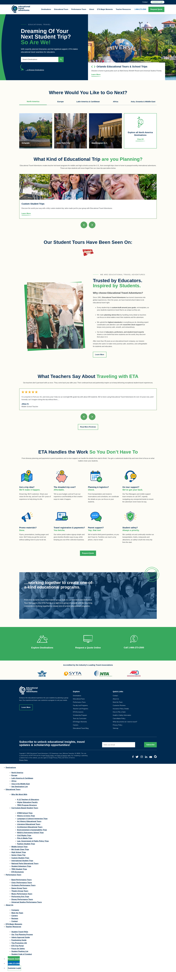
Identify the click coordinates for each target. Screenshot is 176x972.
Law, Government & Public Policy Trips (33, 841)
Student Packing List (19, 951)
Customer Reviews (119, 705)
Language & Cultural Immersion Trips (32, 819)
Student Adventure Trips (21, 866)
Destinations (46, 9)
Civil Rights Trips (24, 835)
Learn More (99, 354)
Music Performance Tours (21, 894)
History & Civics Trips (26, 816)
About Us (116, 699)
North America (17, 773)
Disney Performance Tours (22, 899)
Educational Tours (61, 9)
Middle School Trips (19, 847)
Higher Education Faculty (27, 802)
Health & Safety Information (122, 715)
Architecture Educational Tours (29, 827)
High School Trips (18, 852)
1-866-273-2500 (140, 9)
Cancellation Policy (119, 718)
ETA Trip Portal (17, 946)
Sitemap (115, 728)
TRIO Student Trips (19, 869)
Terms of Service (62, 755)
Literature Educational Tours (28, 824)
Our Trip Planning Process (22, 934)
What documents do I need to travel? (125, 722)
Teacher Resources (123, 9)
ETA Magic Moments (105, 9)
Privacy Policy (117, 725)
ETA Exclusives (78, 712)
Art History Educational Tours (29, 821)
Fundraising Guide (18, 940)
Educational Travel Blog (81, 728)
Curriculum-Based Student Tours (24, 808)
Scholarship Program (80, 715)
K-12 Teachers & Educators (28, 800)
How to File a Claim (119, 712)
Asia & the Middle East (20, 784)
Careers (75, 725)
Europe (14, 775)
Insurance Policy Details (121, 709)
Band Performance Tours (21, 880)
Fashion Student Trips (26, 844)
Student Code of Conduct (21, 954)
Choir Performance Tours (21, 883)
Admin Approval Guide (20, 937)
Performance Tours (78, 9)
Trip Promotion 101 (19, 943)
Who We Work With (19, 794)
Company (15, 910)
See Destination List (19, 787)
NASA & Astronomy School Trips (30, 833)
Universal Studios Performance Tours (26, 902)
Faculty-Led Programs (80, 705)
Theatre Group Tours (19, 891)
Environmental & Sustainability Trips (32, 830)
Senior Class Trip (18, 855)
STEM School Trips (24, 813)
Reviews (14, 918)
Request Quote (156, 9)
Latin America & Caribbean (22, 778)
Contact (145, 2)
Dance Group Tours (19, 888)
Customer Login (157, 2)
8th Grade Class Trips (20, 849)
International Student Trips (22, 861)
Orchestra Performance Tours (23, 885)
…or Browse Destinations (35, 70)
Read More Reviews (88, 427)
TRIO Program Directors (27, 805)
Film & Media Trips (24, 838)
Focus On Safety (18, 949)
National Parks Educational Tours (24, 863)
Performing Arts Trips (20, 897)
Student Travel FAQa (19, 932)
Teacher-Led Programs (80, 709)
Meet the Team (118, 702)
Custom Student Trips (20, 858)
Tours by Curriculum (79, 718)
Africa (13, 781)
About (91, 9)
